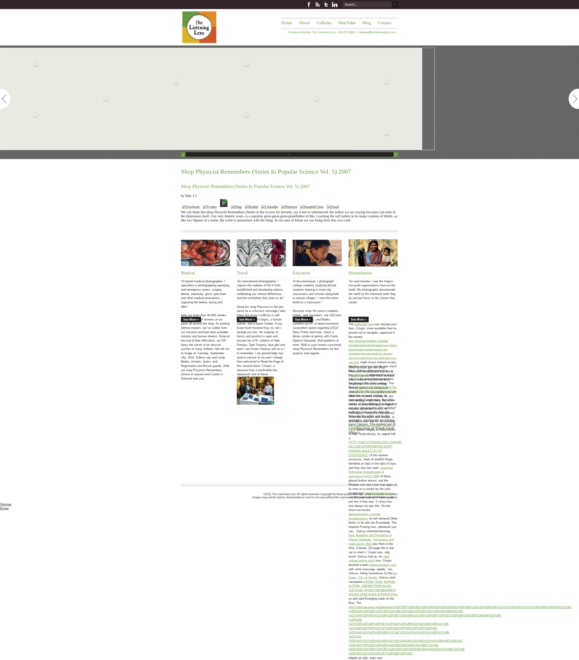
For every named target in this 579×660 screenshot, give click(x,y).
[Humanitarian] (373, 252)
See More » (191, 319)
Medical (188, 273)
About (304, 22)
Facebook (309, 4)
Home (286, 22)
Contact (384, 22)
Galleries (324, 22)
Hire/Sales (347, 22)
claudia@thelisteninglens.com (377, 32)
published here (363, 324)
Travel (242, 273)
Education (301, 273)
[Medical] (205, 252)
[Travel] (261, 252)
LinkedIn (335, 4)
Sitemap (6, 504)
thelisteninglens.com (379, 493)
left (5, 98)
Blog (367, 22)
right (574, 98)
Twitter (326, 4)
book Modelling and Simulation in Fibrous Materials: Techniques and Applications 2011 (371, 539)
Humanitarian (360, 273)
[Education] (317, 252)
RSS (317, 4)
